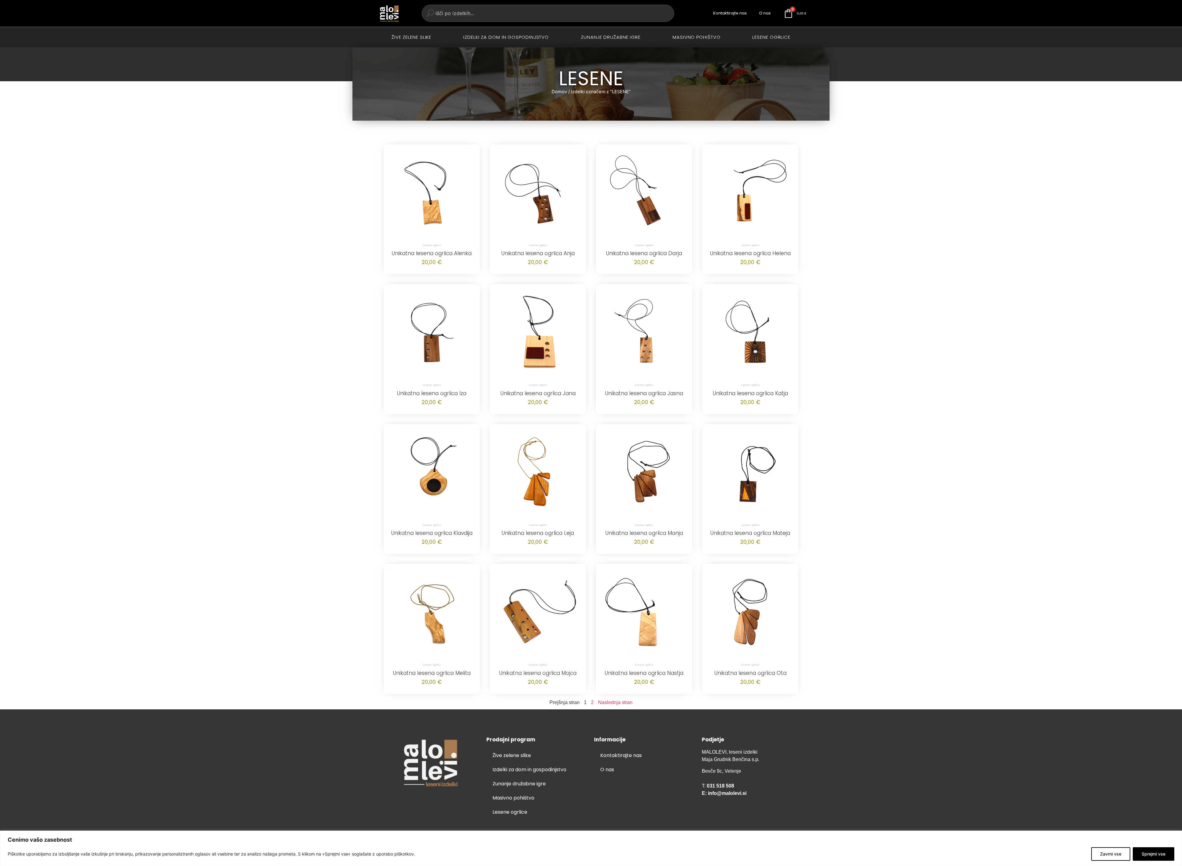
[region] (591, 848)
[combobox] (548, 13)
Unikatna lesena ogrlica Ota (750, 673)
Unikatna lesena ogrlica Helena (750, 253)
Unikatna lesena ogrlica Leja (538, 533)
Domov (559, 91)
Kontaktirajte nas (730, 13)
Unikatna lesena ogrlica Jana (538, 393)
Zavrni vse (1110, 853)
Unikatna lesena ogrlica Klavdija (431, 533)
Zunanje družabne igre (611, 37)
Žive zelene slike (411, 37)
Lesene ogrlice (771, 37)
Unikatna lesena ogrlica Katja (750, 393)
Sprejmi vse (1153, 853)
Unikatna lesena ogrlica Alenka (432, 253)
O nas (765, 13)
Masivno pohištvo (696, 37)
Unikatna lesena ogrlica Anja (538, 253)
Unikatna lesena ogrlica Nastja (644, 673)
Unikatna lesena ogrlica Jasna (644, 393)
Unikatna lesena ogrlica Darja (644, 253)
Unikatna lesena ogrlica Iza (431, 393)
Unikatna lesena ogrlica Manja (644, 533)
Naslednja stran (615, 702)
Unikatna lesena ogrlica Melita (432, 673)
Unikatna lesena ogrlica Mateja (750, 533)
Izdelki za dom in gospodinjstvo (506, 37)
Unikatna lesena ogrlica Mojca (538, 673)
